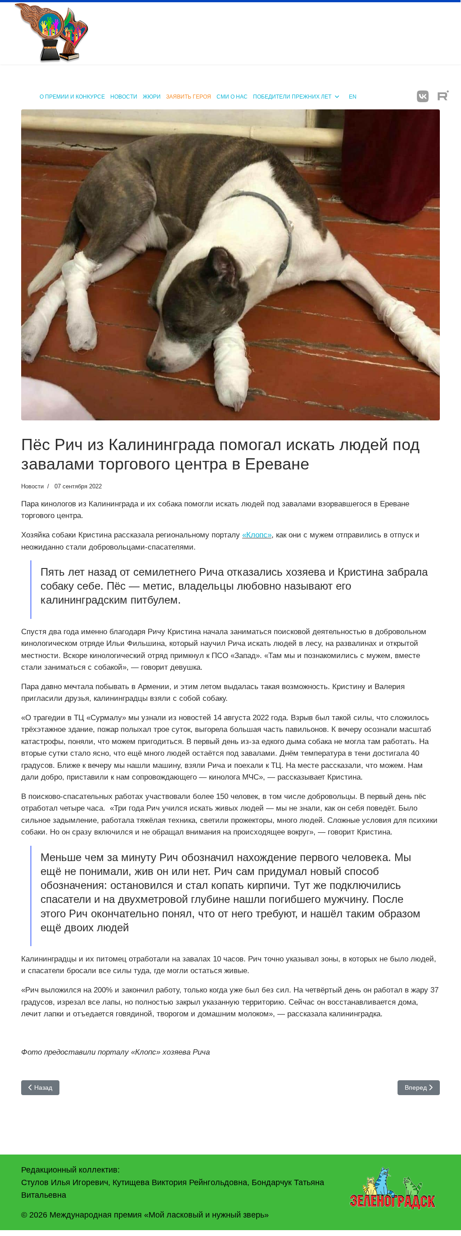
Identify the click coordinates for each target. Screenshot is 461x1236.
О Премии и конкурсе (72, 97)
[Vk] (423, 96)
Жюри (152, 97)
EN (353, 97)
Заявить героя (188, 97)
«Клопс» (256, 535)
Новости (123, 97)
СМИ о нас (232, 97)
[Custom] (443, 96)
